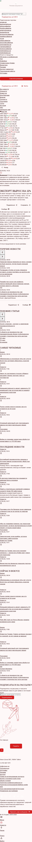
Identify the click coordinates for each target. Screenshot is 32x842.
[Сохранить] (1, 356)
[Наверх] (1, 750)
